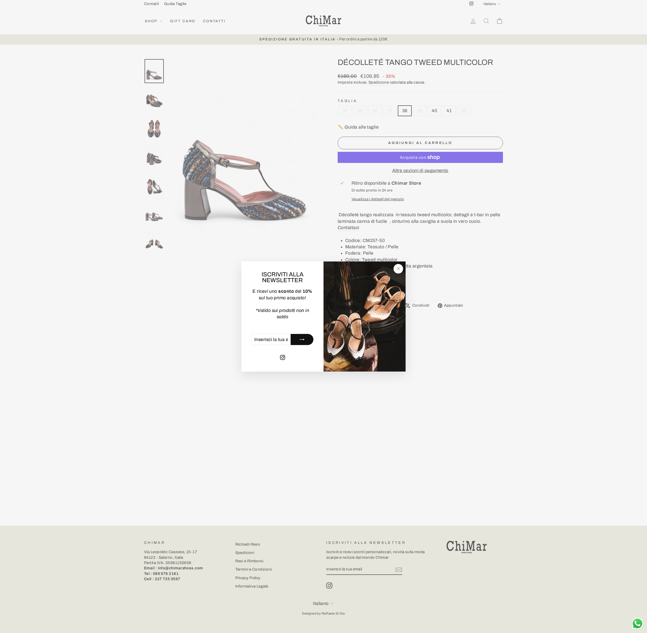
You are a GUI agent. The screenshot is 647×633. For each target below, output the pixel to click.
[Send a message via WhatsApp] (637, 623)
